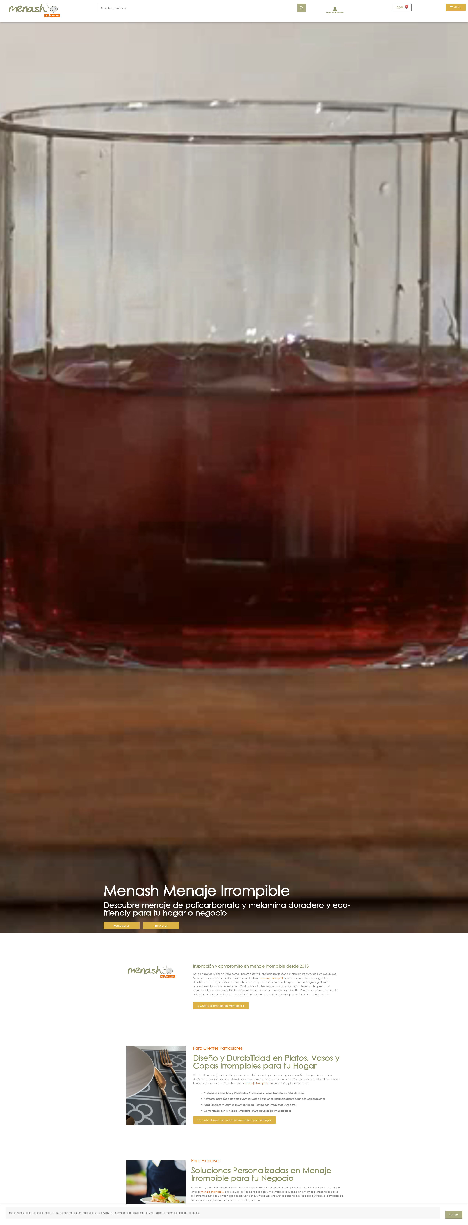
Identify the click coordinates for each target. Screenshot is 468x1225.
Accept (454, 1214)
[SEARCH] (301, 8)
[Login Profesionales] (335, 9)
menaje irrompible (272, 978)
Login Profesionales (335, 12)
